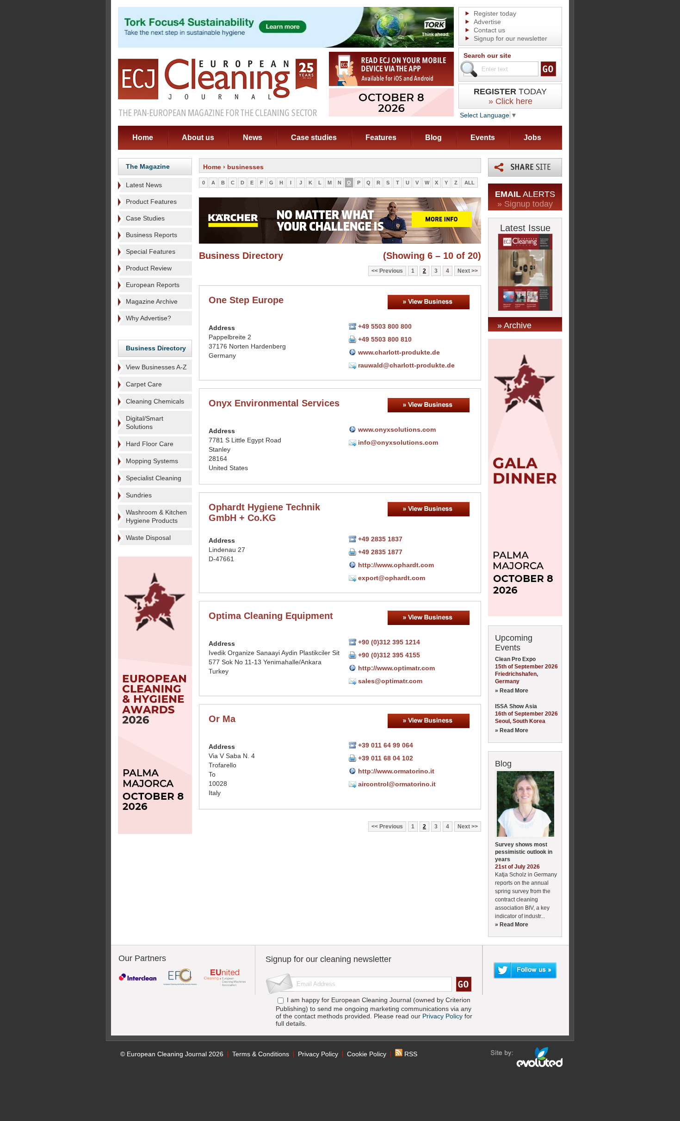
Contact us (489, 30)
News (252, 137)
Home (142, 137)
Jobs (532, 137)
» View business (428, 302)
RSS (409, 1054)
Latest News (144, 185)
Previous (391, 271)
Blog (433, 137)
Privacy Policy (442, 1016)
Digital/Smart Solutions (144, 422)
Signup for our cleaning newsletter (328, 959)
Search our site (487, 55)
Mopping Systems (152, 461)
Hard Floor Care (149, 443)
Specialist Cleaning (153, 478)
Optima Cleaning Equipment (271, 616)
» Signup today (525, 203)
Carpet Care (144, 384)
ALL (469, 182)
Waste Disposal (148, 537)
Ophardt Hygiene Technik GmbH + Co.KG (264, 512)
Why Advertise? (148, 318)
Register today (495, 13)
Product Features (151, 201)
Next (463, 271)
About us (198, 137)
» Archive (514, 325)
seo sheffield (527, 1057)
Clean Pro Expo (515, 659)
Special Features (150, 251)
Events (482, 137)
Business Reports (151, 235)
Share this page (525, 167)
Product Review (149, 268)
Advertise (487, 21)
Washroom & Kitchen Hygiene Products (156, 516)
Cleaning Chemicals (155, 401)
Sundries (139, 495)
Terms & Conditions (260, 1054)
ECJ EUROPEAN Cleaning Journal (217, 87)
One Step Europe (246, 300)
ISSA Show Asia (516, 706)
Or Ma (222, 719)
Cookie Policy (366, 1054)
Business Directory (156, 348)
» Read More (511, 690)
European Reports (152, 284)
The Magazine (148, 166)
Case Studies (145, 218)
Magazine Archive (152, 301)
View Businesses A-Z (156, 367)
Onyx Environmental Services (274, 403)
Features (380, 137)
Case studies (314, 137)
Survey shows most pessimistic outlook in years (523, 852)
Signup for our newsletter (510, 38)
